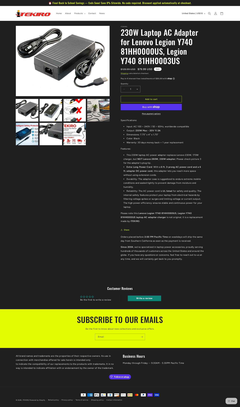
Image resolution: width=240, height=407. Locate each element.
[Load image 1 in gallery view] (27, 110)
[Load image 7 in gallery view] (74, 134)
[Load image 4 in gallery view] (98, 110)
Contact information (114, 400)
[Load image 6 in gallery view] (51, 134)
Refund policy (53, 400)
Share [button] (126, 230)
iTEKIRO (26, 400)
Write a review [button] (144, 298)
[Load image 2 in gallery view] (51, 110)
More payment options (151, 114)
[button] (80, 13)
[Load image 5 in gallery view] (27, 134)
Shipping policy (97, 400)
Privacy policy (67, 400)
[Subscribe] (142, 337)
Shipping (124, 73)
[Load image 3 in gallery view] (74, 110)
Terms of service (82, 400)
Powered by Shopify (37, 400)
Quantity (124, 84)
